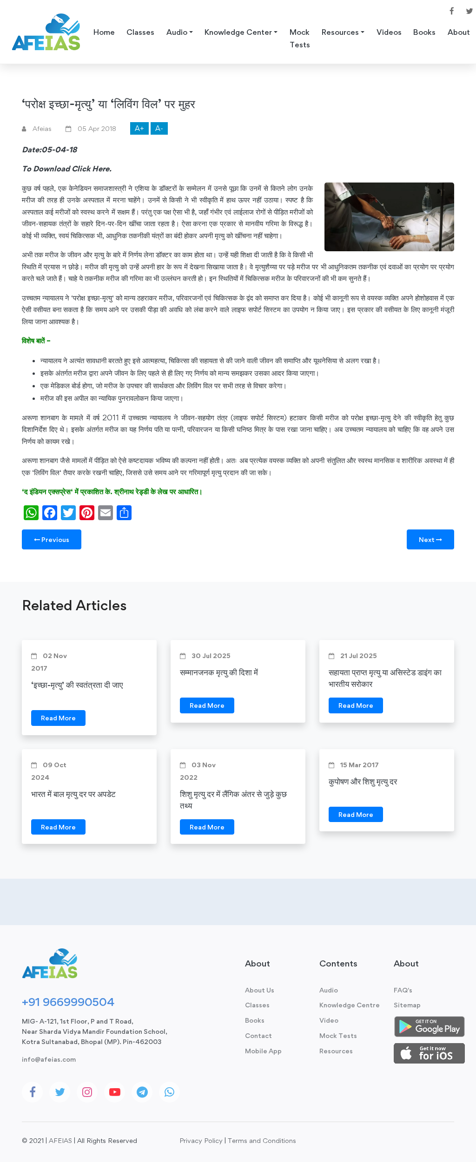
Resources (336, 1051)
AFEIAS (60, 1140)
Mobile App (263, 1051)
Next (427, 539)
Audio (328, 990)
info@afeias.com (49, 1059)
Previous (54, 539)
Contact (258, 1035)
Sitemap (407, 1005)
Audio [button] (176, 32)
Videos (389, 32)
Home (104, 32)
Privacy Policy (201, 1140)
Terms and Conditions (262, 1140)
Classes (140, 32)
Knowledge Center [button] (238, 32)
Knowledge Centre (349, 1005)
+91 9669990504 (68, 1002)
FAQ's (403, 990)
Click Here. (92, 168)
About (459, 32)
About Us (259, 990)
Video (328, 1020)
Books (424, 32)
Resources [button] (340, 32)
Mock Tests (300, 38)
